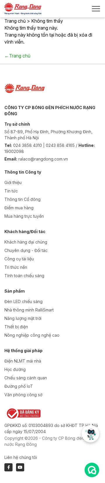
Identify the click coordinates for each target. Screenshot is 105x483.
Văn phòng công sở (23, 394)
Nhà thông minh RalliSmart (29, 309)
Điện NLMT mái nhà (22, 360)
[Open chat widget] (92, 470)
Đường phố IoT (18, 386)
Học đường (15, 369)
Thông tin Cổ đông (22, 199)
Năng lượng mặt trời (22, 318)
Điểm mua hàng (19, 207)
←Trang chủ (17, 56)
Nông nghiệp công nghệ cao (32, 335)
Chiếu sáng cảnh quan (25, 377)
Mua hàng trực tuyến (24, 216)
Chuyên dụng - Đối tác (26, 250)
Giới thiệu (13, 182)
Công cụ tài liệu (19, 258)
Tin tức (11, 190)
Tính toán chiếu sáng (24, 275)
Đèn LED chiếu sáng (23, 301)
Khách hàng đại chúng (25, 241)
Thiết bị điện (16, 326)
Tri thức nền (15, 267)
